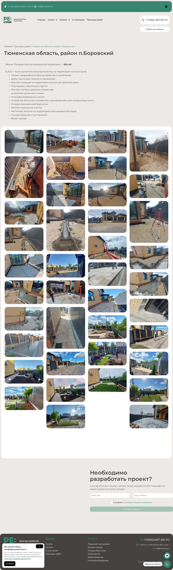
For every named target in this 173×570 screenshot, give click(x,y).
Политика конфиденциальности (17, 559)
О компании (78, 20)
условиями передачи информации (138, 502)
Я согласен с (132, 502)
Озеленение (94, 554)
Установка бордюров (98, 560)
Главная (41, 20)
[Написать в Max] (167, 555)
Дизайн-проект (95, 547)
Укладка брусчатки (97, 551)
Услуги (51, 20)
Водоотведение (95, 557)
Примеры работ (95, 20)
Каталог (63, 20)
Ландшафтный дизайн (99, 544)
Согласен (10, 564)
